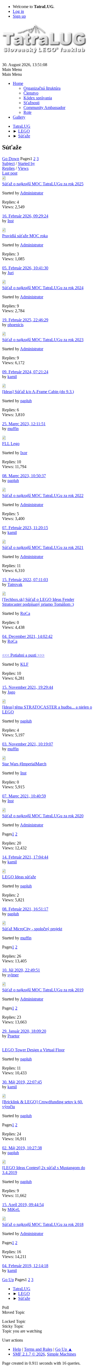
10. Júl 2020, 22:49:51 (21, 970)
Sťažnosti (31, 102)
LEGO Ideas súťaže (19, 877)
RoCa (25, 613)
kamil (12, 376)
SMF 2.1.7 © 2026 (29, 1354)
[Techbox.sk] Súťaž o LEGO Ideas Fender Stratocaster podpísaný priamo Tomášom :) (38, 602)
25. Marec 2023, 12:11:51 (24, 423)
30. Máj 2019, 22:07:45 (22, 1082)
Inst (10, 221)
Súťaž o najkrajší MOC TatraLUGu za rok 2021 (42, 547)
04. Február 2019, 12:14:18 (25, 1265)
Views (23, 168)
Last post (9, 173)
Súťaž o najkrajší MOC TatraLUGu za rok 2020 (42, 816)
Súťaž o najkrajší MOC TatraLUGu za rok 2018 (42, 1224)
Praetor (13, 1036)
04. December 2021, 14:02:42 (27, 636)
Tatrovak (14, 584)
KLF (24, 664)
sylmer (13, 975)
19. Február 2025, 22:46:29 (25, 320)
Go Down (10, 158)
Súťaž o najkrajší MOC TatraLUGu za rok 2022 (42, 495)
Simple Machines (61, 1354)
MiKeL (13, 1209)
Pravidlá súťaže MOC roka (25, 236)
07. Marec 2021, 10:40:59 (24, 796)
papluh (26, 400)
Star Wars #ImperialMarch (24, 764)
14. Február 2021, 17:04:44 (25, 857)
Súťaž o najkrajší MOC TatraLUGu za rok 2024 (42, 287)
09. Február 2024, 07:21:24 (25, 372)
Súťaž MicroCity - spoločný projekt (32, 929)
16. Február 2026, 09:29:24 (25, 216)
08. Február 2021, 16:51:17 (25, 909)
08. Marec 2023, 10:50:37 (24, 475)
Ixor (23, 452)
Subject (8, 163)
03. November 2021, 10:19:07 (27, 744)
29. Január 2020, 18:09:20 (24, 1031)
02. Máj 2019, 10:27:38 (22, 1148)
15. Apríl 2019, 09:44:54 (23, 1204)
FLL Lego (10, 443)
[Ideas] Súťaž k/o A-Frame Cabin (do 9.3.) (38, 391)
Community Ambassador (44, 107)
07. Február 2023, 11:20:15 (25, 527)
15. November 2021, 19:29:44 (27, 687)
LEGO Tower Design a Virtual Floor (33, 1050)
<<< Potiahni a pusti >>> (23, 655)
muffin (13, 428)
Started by (26, 163)
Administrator (31, 193)
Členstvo (30, 93)
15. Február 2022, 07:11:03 (25, 579)
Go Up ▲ (63, 1349)
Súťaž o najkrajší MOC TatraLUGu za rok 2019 (42, 990)
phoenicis (15, 324)
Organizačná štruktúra (42, 88)
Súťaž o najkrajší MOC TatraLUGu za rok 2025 (42, 184)
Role (27, 112)
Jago (11, 692)
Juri (10, 272)
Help (17, 1349)
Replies (8, 168)
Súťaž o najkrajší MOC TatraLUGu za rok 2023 (42, 339)
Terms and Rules (38, 1349)
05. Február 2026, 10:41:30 (25, 268)
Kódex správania (37, 98)
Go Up (8, 1279)
